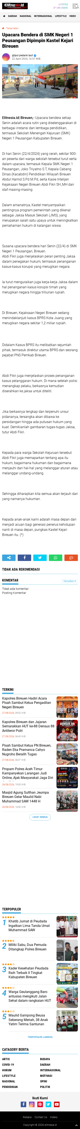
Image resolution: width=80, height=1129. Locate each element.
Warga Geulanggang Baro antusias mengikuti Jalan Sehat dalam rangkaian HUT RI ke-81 (30, 998)
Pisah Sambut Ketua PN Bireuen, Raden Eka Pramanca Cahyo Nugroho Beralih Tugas (26, 749)
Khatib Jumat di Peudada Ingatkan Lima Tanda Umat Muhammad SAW (29, 925)
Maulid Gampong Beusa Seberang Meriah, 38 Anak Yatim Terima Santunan (28, 1019)
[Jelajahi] (75, 6)
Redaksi (27, 1117)
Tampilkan (68, 581)
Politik (45, 1087)
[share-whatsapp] (55, 558)
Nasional (25, 16)
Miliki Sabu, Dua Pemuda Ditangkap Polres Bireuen (28, 947)
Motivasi (46, 1075)
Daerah (12, 16)
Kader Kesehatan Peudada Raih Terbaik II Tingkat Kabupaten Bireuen (28, 972)
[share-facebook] (24, 558)
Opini (43, 1081)
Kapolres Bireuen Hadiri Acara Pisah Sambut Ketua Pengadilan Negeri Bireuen (26, 702)
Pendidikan (10, 1087)
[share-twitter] (40, 558)
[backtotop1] (76, 1125)
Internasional (43, 16)
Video (72, 16)
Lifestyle (61, 16)
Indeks (53, 1117)
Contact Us (41, 1117)
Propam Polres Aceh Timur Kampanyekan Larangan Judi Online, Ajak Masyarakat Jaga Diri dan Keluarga (27, 775)
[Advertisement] (40, 865)
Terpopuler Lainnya (40, 1037)
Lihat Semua (40, 817)
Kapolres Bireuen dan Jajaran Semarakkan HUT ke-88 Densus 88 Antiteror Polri (28, 726)
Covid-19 (8, 1064)
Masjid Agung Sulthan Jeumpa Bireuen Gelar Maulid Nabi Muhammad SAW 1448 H (25, 796)
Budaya (45, 1059)
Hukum (7, 1070)
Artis (6, 1059)
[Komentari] (71, 558)
